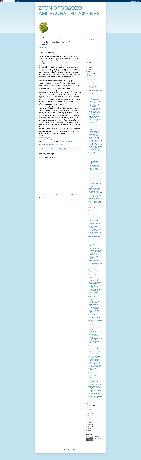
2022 (88, 69)
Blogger (74, 449)
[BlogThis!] (60, 149)
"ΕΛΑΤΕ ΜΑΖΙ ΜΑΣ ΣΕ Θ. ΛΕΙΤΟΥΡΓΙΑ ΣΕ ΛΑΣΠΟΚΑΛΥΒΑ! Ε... (93, 380)
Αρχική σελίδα (59, 194)
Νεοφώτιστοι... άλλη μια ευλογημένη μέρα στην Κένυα (93, 128)
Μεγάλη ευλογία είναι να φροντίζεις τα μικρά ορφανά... (93, 257)
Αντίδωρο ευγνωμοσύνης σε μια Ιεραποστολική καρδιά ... (95, 272)
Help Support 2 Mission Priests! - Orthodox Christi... (95, 141)
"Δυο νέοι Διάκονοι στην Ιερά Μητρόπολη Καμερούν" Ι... (94, 182)
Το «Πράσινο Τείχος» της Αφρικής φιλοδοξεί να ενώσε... (93, 298)
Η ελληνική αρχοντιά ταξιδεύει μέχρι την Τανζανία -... (94, 335)
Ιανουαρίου (91, 411)
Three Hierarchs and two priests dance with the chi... (95, 384)
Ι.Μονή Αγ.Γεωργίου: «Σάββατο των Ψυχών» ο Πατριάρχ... (95, 205)
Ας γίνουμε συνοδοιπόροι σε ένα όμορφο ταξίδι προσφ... (95, 290)
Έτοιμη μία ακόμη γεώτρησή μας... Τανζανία (94, 102)
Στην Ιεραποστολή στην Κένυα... (95, 214)
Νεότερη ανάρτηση (43, 194)
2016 (88, 421)
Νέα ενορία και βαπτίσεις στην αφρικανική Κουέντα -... (95, 376)
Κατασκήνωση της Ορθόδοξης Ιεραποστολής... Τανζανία (95, 261)
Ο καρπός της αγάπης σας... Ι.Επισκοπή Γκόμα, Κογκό (94, 360)
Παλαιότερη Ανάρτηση (76, 194)
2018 (88, 417)
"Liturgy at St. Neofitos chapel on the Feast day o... (94, 98)
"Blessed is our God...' (93, 269)
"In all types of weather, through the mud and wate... (95, 208)
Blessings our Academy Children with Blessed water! (95, 216)
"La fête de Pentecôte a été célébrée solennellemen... (94, 166)
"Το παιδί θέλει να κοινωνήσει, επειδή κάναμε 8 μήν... (94, 120)
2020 (88, 413)
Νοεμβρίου (91, 75)
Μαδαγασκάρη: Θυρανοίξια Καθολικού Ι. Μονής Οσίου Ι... (94, 276)
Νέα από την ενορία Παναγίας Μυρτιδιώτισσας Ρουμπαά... (95, 349)
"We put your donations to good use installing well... (95, 397)
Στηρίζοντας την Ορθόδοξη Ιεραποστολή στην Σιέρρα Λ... (95, 176)
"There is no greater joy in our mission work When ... (95, 280)
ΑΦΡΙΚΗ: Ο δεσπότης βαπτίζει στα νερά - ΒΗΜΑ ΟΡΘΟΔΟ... (95, 202)
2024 (88, 66)
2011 (88, 430)
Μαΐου (90, 403)
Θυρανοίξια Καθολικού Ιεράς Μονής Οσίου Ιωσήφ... (94, 267)
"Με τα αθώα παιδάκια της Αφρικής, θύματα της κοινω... (95, 237)
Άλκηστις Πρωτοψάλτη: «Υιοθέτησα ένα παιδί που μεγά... (94, 387)
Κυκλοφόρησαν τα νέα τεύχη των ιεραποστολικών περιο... (95, 135)
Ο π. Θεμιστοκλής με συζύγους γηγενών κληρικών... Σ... (95, 179)
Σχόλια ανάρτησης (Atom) (50, 197)
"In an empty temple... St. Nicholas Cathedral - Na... (94, 117)
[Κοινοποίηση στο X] (61, 149)
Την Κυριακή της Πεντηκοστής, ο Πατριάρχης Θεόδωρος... (95, 264)
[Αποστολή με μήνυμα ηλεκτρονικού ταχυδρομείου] (58, 149)
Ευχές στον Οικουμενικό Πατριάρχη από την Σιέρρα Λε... (94, 311)
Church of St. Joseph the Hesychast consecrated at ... (95, 248)
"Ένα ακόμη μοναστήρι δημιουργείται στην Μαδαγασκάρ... (93, 162)
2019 (88, 415)
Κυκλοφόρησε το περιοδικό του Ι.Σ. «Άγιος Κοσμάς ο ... (95, 400)
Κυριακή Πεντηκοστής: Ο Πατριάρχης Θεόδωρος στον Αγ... (95, 192)
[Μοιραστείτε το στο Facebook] (63, 149)
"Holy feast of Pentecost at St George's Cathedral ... (94, 196)
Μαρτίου (91, 407)
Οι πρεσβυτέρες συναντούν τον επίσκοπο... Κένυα (95, 315)
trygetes (97, 436)
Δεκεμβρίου (91, 73)
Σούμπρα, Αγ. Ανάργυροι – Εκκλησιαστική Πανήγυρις (94, 112)
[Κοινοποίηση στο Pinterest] (65, 149)
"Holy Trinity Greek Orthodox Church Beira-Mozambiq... (94, 327)
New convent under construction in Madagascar (95, 144)
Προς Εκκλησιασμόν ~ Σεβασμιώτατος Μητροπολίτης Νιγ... (93, 124)
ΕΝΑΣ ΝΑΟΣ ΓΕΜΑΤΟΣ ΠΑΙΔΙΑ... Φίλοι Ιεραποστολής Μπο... (93, 105)
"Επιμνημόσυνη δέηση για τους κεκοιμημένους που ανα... (95, 211)
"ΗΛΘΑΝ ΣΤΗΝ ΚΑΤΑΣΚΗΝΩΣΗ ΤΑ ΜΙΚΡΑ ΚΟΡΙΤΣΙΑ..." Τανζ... (94, 154)
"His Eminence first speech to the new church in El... (94, 373)
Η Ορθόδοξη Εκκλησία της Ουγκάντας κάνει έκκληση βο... (94, 294)
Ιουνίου (90, 84)
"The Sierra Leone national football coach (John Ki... (94, 138)
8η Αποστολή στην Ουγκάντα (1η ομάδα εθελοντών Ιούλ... (95, 173)
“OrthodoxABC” (90, 39)
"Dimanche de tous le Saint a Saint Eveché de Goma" (94, 109)
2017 (88, 419)
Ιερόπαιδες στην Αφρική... (94, 114)
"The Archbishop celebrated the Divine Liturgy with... (95, 283)
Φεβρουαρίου (92, 409)
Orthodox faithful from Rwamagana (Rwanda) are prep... (95, 223)
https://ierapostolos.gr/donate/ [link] (66, 141)
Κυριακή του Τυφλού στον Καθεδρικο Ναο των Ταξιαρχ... (94, 342)
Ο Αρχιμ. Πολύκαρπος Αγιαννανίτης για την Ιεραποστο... (93, 95)
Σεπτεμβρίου (91, 79)
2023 (88, 67)
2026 (88, 62)
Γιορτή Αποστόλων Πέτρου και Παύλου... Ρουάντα (95, 91)
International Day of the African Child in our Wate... (95, 219)
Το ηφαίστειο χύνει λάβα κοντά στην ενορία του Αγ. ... (95, 230)
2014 (88, 424)
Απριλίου (91, 405)
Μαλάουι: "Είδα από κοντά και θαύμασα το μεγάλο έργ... (95, 366)
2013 (88, 426)
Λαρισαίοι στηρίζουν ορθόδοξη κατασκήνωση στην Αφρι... (95, 147)
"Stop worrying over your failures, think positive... (94, 132)
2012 (88, 428)
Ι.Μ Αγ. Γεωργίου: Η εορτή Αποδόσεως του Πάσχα (94, 324)
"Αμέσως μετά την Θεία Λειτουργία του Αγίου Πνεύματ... (93, 170)
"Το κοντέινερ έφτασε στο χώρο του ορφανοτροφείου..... (95, 254)
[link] (42, 47)
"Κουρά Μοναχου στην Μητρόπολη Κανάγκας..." (94, 346)
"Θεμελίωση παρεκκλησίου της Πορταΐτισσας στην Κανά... (95, 321)
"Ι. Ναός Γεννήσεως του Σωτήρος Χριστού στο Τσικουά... (93, 244)
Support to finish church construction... (93, 227)
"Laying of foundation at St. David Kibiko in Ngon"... (94, 189)
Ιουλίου (90, 82)
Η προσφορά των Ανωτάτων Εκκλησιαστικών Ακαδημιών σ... (95, 158)
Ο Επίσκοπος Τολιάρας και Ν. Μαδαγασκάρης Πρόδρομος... (94, 233)
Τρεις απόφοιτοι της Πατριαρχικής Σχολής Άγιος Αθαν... (95, 331)
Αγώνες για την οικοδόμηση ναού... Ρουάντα (94, 363)
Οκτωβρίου (91, 77)
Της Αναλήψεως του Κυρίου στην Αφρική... (94, 318)
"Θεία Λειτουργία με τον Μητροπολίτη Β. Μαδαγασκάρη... (93, 87)
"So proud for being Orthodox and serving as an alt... (94, 150)
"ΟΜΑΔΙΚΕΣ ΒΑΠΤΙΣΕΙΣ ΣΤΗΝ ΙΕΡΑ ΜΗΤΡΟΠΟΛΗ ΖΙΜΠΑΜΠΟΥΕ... (95, 286)
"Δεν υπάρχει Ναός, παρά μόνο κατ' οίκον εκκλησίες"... (95, 302)
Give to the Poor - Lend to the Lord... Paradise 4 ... (94, 394)
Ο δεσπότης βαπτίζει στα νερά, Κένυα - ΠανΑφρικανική (95, 251)
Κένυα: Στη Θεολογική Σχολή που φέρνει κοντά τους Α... (94, 357)
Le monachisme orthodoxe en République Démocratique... (95, 199)
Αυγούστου (91, 81)
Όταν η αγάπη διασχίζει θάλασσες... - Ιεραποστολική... (93, 370)
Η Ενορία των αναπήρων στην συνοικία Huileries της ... (95, 308)
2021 (88, 71)
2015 (88, 422)
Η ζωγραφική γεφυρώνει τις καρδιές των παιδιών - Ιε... (94, 240)
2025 (88, 64)
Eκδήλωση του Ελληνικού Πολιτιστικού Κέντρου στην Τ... (94, 353)
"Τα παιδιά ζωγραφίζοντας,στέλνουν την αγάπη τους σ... (95, 338)
